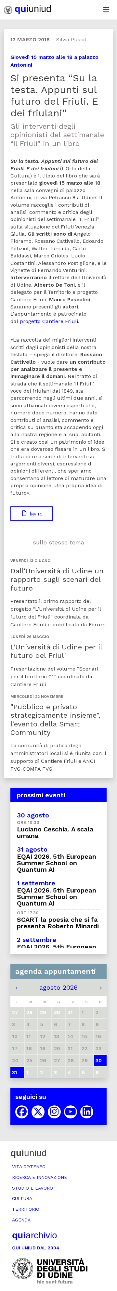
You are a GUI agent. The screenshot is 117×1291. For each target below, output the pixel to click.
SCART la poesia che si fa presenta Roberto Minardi (58, 923)
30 (99, 1060)
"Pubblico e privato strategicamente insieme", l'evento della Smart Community (55, 720)
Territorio (25, 1209)
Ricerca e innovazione (39, 1177)
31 (14, 1072)
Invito (35, 513)
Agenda (21, 1219)
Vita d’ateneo (29, 1166)
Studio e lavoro (32, 1188)
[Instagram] (54, 1111)
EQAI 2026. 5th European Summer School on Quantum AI (56, 863)
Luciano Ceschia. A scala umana (55, 832)
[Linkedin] (86, 1111)
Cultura (22, 1198)
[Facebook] (21, 1111)
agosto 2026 (58, 987)
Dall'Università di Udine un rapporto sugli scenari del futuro (57, 579)
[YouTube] (70, 1111)
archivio (34, 1235)
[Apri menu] (106, 10)
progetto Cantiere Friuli (49, 321)
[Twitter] (38, 1111)
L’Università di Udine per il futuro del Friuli (56, 651)
